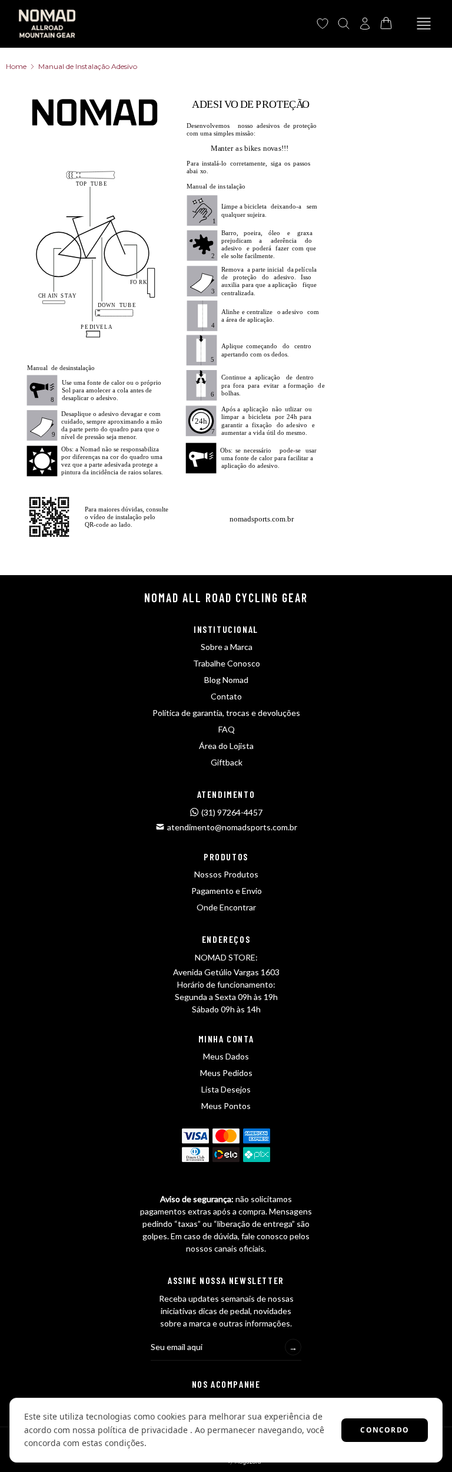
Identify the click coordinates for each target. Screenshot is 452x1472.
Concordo (384, 1430)
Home (16, 66)
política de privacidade (143, 1429)
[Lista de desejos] (322, 23)
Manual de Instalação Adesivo (87, 66)
